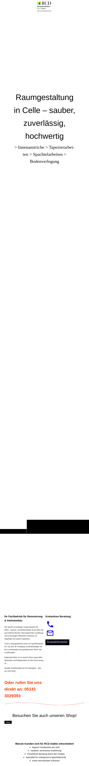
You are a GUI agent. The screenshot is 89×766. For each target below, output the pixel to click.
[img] (44, 273)
